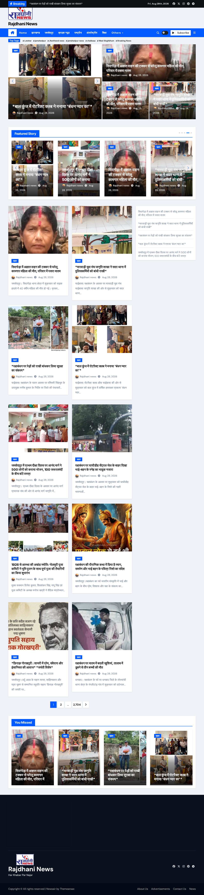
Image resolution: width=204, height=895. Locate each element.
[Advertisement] (39, 823)
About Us (142, 889)
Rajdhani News (22, 23)
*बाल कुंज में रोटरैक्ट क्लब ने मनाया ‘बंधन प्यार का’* (162, 244)
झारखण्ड (36, 32)
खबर (19, 50)
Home (23, 32)
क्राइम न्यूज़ (64, 32)
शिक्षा (104, 32)
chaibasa (91, 41)
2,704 (77, 705)
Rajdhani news (28, 113)
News (192, 889)
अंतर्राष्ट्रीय (92, 32)
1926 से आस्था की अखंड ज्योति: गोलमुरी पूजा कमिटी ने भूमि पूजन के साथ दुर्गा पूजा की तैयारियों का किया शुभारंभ (37, 569)
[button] (194, 32)
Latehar (28, 41)
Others (117, 32)
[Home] (12, 32)
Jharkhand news (56, 41)
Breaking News (124, 41)
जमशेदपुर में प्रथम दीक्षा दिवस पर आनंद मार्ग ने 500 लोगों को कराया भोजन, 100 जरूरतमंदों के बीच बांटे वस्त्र (54, 100)
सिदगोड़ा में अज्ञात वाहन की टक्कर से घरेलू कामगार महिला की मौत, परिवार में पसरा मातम (124, 99)
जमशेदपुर (49, 32)
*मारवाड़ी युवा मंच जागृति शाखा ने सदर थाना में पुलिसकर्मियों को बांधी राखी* (171, 99)
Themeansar (67, 889)
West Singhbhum (106, 41)
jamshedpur (40, 41)
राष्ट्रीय (78, 32)
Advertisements (160, 889)
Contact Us (179, 889)
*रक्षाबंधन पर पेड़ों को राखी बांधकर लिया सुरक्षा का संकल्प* (170, 174)
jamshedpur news (76, 41)
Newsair (51, 889)
